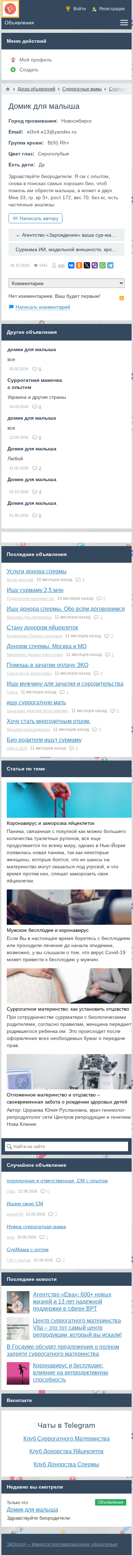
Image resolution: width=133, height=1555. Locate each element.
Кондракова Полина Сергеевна (34, 636)
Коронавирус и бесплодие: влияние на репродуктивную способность (70, 1372)
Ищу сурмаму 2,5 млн (35, 590)
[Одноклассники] (79, 265)
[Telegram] (110, 265)
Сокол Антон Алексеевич (29, 673)
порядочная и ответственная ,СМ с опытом (57, 1180)
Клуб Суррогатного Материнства (66, 1438)
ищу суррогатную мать (36, 702)
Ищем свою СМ (25, 1203)
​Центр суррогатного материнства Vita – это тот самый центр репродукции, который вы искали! (77, 1328)
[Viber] (95, 265)
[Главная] (8, 89)
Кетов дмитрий (20, 580)
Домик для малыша (31, 448)
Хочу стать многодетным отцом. (48, 721)
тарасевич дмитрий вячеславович (37, 711)
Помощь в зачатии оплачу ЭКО (47, 665)
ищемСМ (15, 1214)
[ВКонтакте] (71, 265)
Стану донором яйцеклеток (42, 628)
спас (11, 1191)
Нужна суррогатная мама (36, 1226)
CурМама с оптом (28, 1249)
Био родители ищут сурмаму (44, 740)
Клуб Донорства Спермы (66, 1464)
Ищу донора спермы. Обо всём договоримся (66, 609)
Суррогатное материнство (30, 598)
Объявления (110, 1502)
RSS (121, 298)
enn (61, 265)
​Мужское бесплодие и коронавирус (48, 930)
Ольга (12, 692)
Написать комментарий (43, 307)
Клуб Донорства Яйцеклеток (66, 1451)
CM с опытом (19, 1260)
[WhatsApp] (102, 265)
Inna (10, 1237)
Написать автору (39, 218)
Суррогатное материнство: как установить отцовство (68, 1009)
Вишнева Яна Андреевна (29, 617)
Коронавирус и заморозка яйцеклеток (50, 823)
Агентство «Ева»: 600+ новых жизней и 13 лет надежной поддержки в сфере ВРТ (72, 1301)
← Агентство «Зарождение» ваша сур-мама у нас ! (70, 235)
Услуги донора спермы (37, 571)
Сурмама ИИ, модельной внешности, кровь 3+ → (70, 249)
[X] (87, 265)
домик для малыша (31, 349)
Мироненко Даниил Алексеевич (35, 654)
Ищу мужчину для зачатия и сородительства (65, 684)
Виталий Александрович (28, 729)
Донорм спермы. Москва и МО (47, 646)
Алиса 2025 (17, 748)
